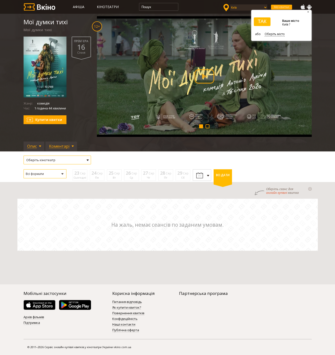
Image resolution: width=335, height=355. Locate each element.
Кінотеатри (108, 6)
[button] (45, 173)
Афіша (78, 6)
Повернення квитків (128, 313)
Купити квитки (48, 119)
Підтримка (32, 323)
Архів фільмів (34, 317)
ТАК (262, 21)
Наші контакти (123, 325)
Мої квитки (281, 7)
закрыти (310, 189)
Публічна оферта (125, 330)
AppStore (302, 7)
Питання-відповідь (127, 302)
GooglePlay (309, 7)
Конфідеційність (125, 319)
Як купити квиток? (126, 308)
